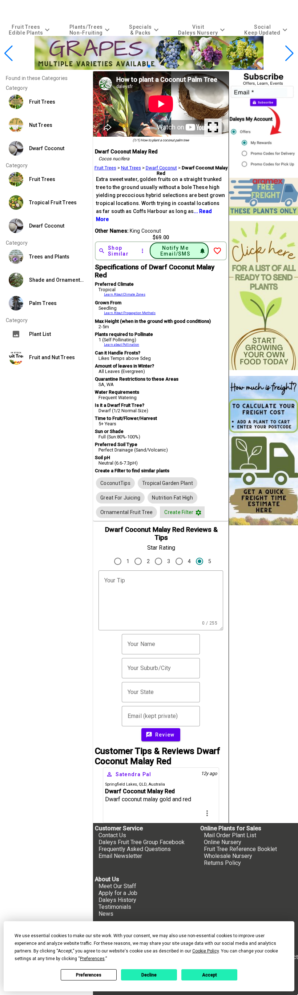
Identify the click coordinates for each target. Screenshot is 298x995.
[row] (115, 483)
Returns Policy (222, 862)
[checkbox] (115, 483)
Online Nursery (222, 842)
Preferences (88, 975)
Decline (149, 975)
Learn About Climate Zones (124, 294)
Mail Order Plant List (230, 835)
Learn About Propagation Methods (130, 313)
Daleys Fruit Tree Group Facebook (141, 842)
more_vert (207, 813)
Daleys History (117, 899)
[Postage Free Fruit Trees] (263, 196)
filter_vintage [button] (198, 512)
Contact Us (112, 835)
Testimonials (114, 906)
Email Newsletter (120, 855)
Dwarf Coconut (161, 167)
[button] (137, 66)
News (105, 913)
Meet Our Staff (117, 886)
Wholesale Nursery (228, 855)
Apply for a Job (117, 893)
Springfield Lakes (121, 784)
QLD (142, 784)
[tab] (30, 29)
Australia (156, 784)
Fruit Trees (105, 167)
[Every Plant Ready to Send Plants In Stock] (263, 295)
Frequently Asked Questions (134, 849)
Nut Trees (131, 167)
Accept (209, 975)
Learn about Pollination (121, 344)
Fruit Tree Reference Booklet (240, 849)
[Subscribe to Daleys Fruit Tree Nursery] (263, 121)
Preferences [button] (92, 958)
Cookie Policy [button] (205, 951)
